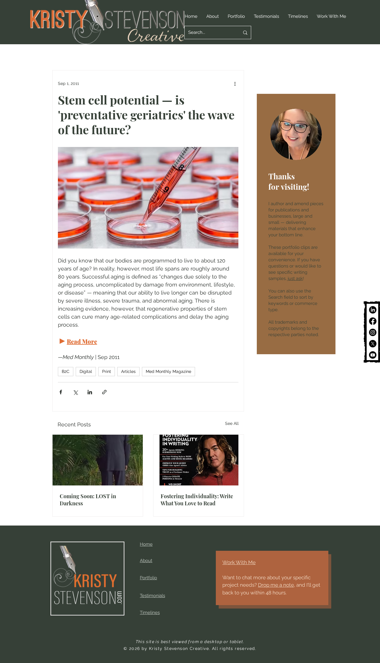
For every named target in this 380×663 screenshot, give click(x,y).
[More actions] (234, 83)
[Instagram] (372, 332)
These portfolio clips (289, 247)
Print (106, 371)
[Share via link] (104, 392)
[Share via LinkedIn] (90, 392)
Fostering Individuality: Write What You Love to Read (197, 500)
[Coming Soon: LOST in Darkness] (98, 460)
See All (232, 423)
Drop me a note (276, 585)
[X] (372, 343)
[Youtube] (372, 355)
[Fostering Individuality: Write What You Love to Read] (198, 460)
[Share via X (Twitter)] (75, 392)
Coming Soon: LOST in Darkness (88, 500)
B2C (65, 371)
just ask (295, 278)
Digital (86, 371)
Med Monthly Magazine (168, 371)
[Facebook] (372, 321)
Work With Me (239, 562)
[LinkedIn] (372, 310)
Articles (128, 371)
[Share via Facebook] (61, 392)
